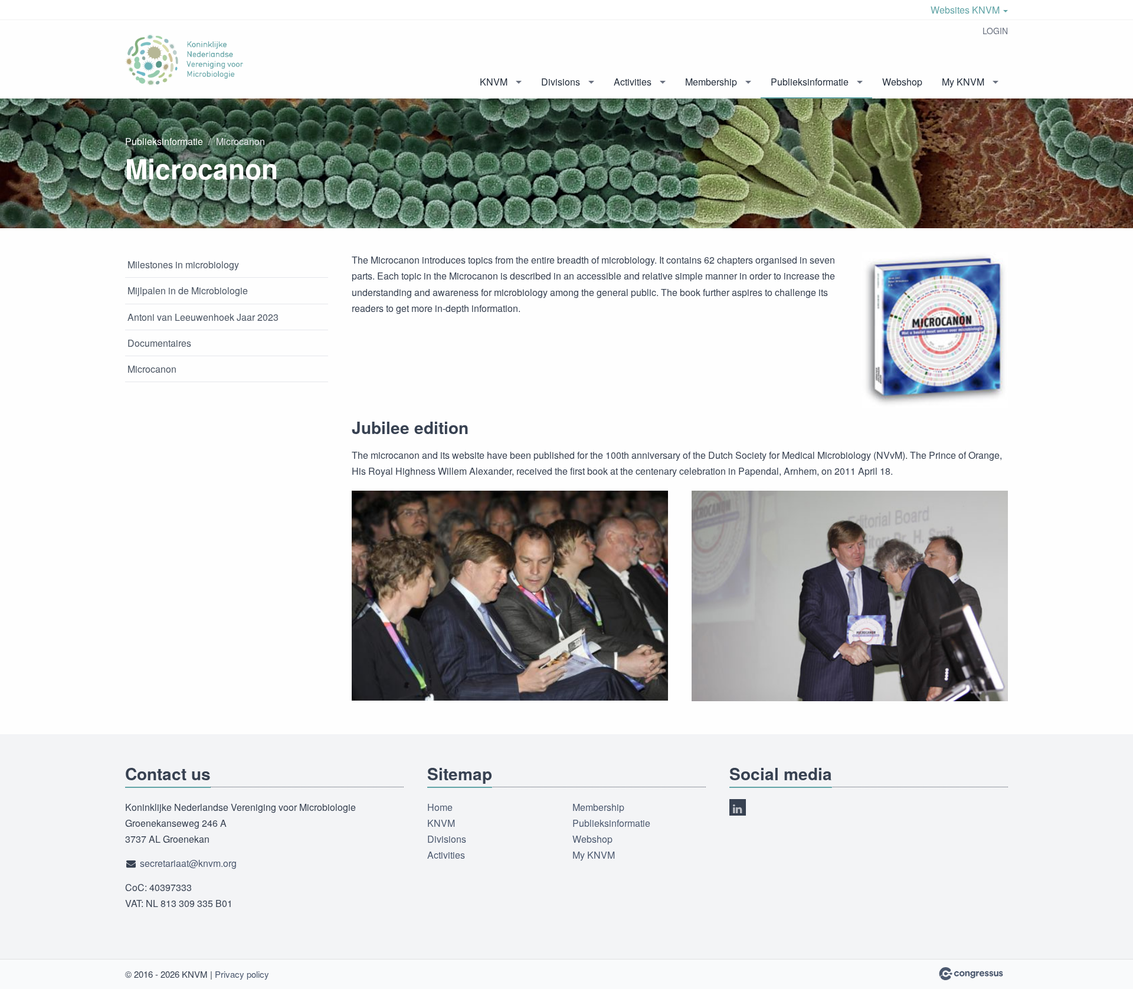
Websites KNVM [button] (966, 10)
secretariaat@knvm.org (188, 863)
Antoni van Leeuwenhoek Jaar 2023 (203, 317)
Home (440, 807)
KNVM (493, 81)
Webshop (902, 81)
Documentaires (159, 343)
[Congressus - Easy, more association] (971, 973)
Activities (632, 81)
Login (995, 31)
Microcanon (151, 369)
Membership (711, 81)
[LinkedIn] (737, 807)
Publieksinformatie (810, 81)
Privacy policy (242, 974)
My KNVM (963, 81)
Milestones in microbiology (183, 264)
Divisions (560, 81)
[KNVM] (184, 60)
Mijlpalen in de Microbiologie (187, 290)
